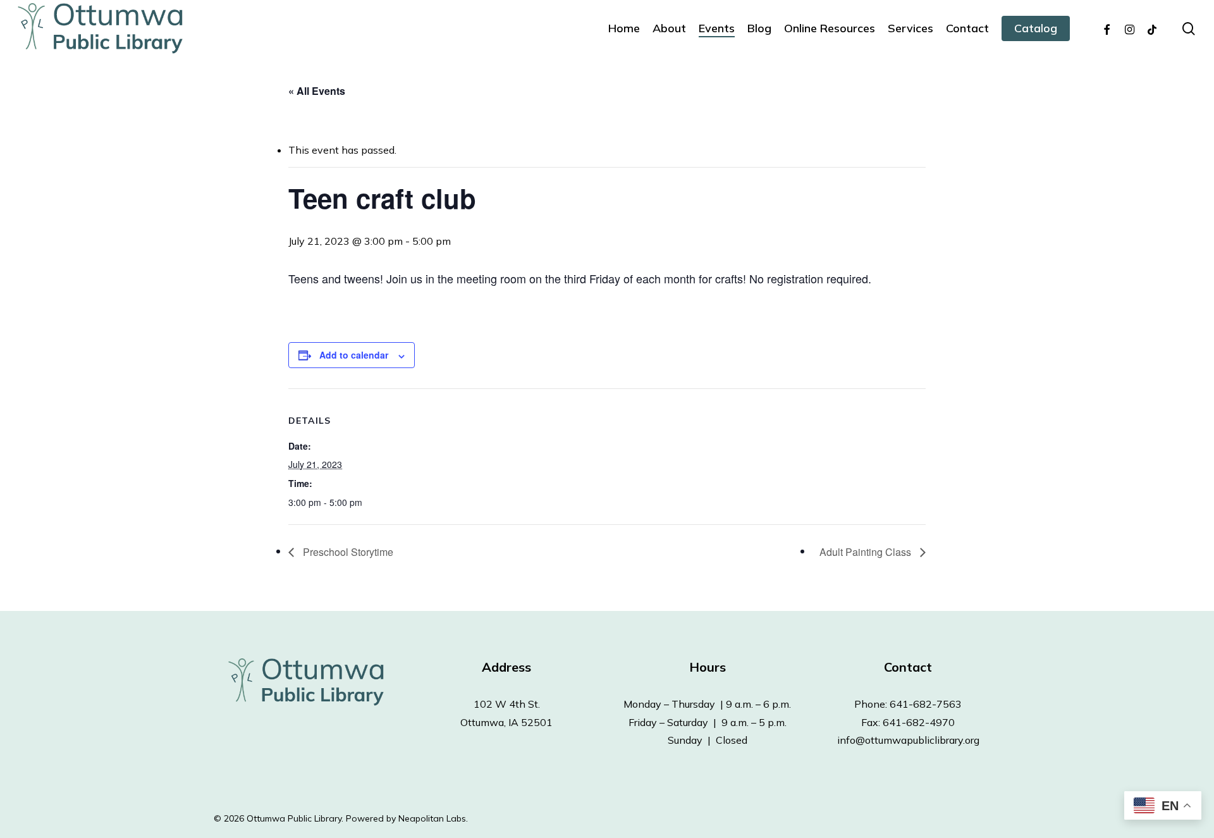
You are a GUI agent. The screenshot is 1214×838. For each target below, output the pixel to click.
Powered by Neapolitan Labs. (407, 818)
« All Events (316, 90)
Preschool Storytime (346, 552)
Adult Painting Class (866, 552)
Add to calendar (353, 354)
